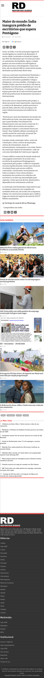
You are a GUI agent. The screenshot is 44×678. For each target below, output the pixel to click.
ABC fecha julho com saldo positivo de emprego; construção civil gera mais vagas (19, 312)
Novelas (2, 589)
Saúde (2, 603)
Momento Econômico (7, 583)
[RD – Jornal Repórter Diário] (22, 7)
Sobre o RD (4, 658)
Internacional (4, 576)
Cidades (2, 543)
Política (2, 599)
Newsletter (3, 586)
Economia (3, 556)
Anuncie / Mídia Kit (6, 642)
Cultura (2, 550)
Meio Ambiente (5, 580)
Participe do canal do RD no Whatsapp (20, 203)
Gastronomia (4, 573)
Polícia (2, 596)
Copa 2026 (3, 546)
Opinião (2, 593)
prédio (19, 415)
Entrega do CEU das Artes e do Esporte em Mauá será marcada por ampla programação (21, 374)
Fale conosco (4, 652)
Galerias (3, 570)
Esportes (3, 566)
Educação (3, 563)
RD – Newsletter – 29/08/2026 (12, 344)
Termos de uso (5, 662)
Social (2, 606)
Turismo (3, 613)
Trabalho (3, 609)
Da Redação (7, 37)
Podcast (2, 629)
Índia (3, 415)
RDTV (2, 632)
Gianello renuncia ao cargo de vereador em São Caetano (20, 464)
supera (26, 415)
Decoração (3, 553)
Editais (2, 560)
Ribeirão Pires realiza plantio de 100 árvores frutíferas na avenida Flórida (18, 249)
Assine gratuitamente (7, 645)
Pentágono (11, 415)
